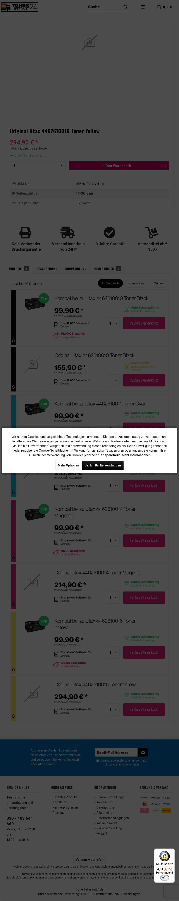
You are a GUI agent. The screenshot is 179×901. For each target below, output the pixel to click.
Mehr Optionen (68, 465)
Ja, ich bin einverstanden (103, 465)
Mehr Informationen (136, 455)
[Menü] (172, 851)
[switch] (164, 877)
